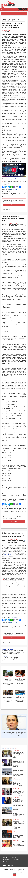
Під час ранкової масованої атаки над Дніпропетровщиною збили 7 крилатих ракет (13, 761)
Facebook (21, 9)
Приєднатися (14, 204)
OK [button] (14, 875)
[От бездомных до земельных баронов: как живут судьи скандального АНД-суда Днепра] (20, 785)
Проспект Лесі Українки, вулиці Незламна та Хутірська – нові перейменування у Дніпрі (8, 791)
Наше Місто (14, 617)
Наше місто (7, 554)
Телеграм (23, 9)
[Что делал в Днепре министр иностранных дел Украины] (8, 804)
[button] (1, 9)
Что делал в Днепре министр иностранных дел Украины (8, 809)
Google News (26, 9)
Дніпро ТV (13, 179)
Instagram (19, 9)
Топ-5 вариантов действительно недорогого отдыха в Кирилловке (20, 809)
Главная (3, 17)
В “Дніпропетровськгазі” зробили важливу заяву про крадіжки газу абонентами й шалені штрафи (12, 768)
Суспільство (9, 17)
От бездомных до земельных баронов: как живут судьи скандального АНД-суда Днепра (20, 790)
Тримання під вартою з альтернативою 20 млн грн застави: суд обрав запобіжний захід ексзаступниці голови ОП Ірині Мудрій (14, 844)
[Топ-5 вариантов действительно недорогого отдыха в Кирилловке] (20, 804)
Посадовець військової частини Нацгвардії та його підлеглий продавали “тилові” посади (18, 865)
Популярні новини (7, 857)
